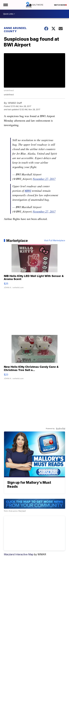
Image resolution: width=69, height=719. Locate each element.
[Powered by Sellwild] (60, 428)
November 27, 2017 (44, 179)
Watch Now (59, 5)
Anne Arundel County (15, 29)
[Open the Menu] (5, 5)
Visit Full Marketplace (54, 240)
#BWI (28, 191)
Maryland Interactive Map (18, 554)
